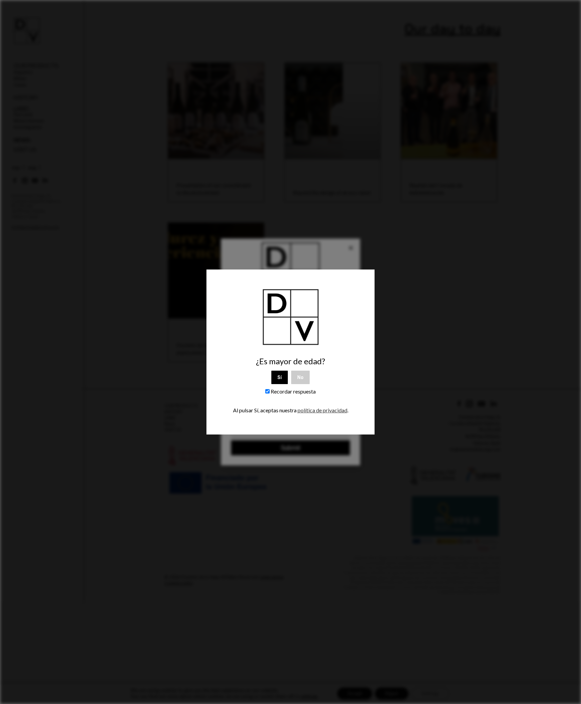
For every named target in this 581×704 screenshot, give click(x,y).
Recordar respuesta (293, 391)
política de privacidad (322, 410)
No (300, 377)
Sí (279, 377)
